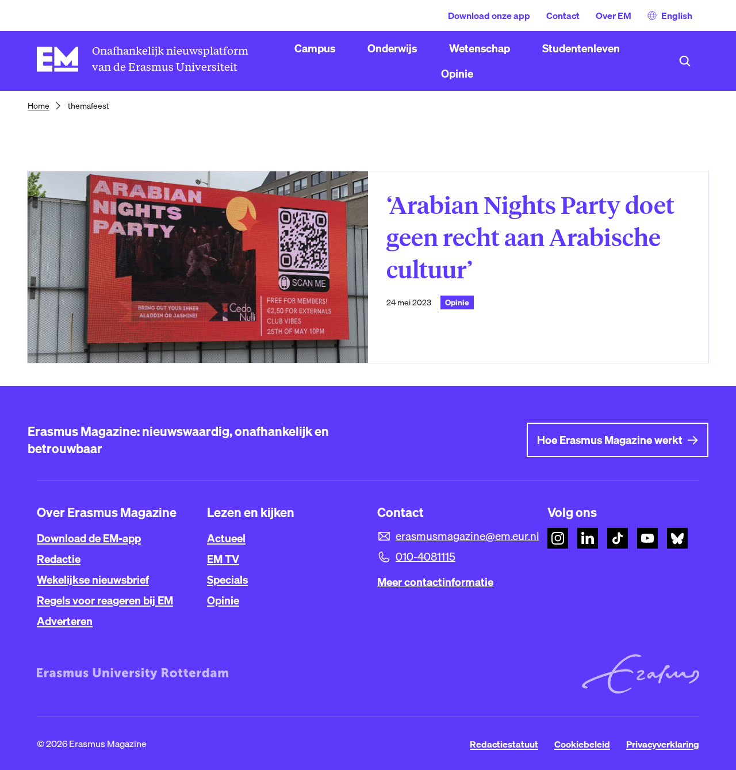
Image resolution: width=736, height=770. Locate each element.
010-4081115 (425, 557)
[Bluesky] (677, 538)
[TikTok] (617, 538)
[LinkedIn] (587, 538)
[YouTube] (647, 538)
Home (38, 106)
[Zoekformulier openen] (684, 61)
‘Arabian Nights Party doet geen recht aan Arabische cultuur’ (530, 238)
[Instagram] (557, 538)
